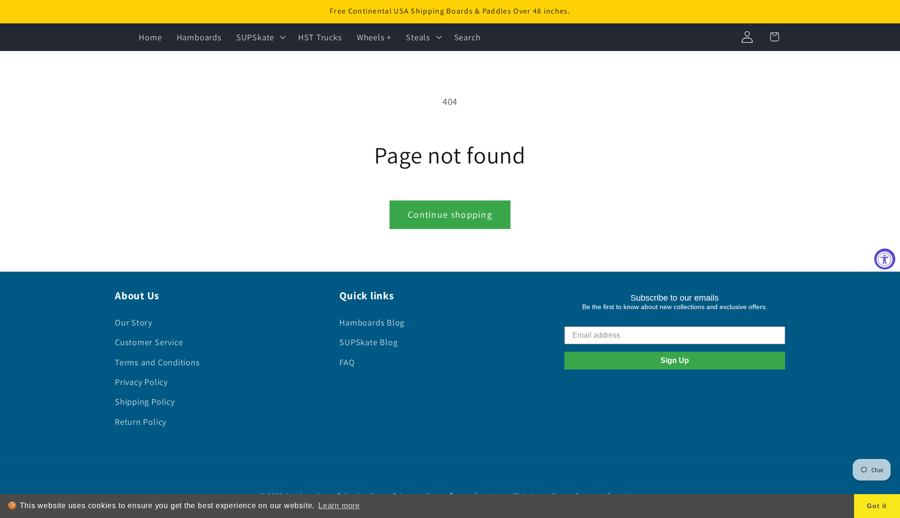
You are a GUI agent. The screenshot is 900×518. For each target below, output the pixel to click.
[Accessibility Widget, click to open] (884, 259)
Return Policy (140, 421)
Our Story (133, 322)
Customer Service (149, 342)
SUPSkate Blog (368, 342)
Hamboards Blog (372, 322)
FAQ (346, 362)
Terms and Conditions (157, 362)
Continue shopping (450, 214)
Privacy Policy (141, 381)
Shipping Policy (145, 401)
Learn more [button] (339, 506)
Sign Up (674, 360)
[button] (260, 37)
